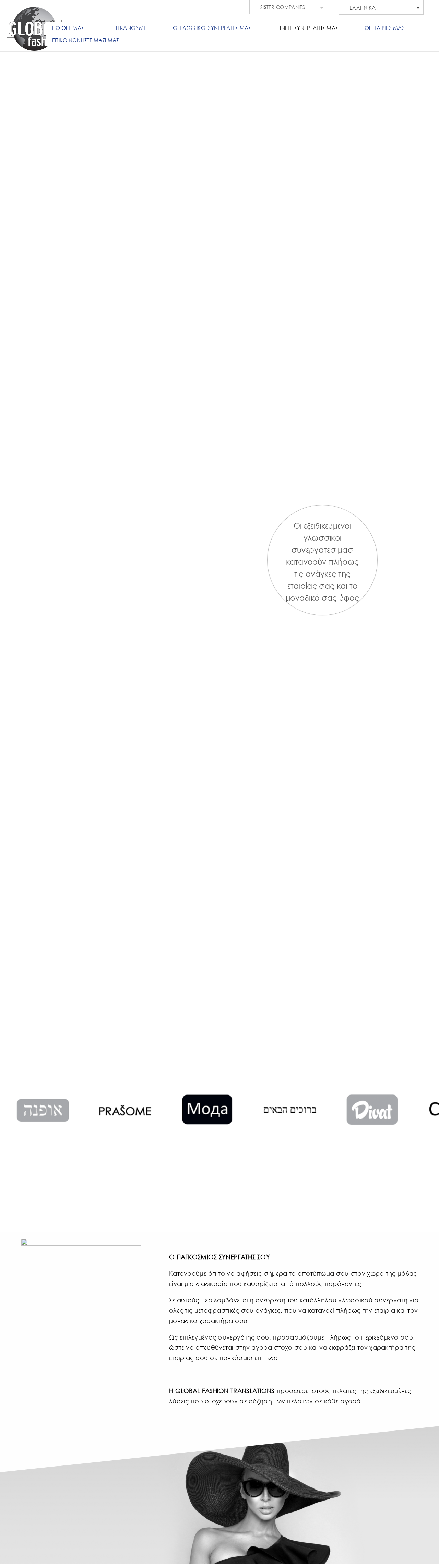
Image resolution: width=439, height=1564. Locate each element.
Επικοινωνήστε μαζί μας (85, 40)
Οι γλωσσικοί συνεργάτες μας (212, 27)
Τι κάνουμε (130, 27)
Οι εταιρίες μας (385, 27)
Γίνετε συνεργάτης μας (307, 27)
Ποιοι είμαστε (70, 27)
